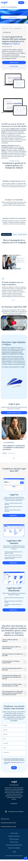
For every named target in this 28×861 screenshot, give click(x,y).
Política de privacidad (14, 839)
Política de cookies (14, 842)
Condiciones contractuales (14, 836)
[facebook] (20, 806)
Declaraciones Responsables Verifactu (14, 845)
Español (14, 851)
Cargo (4, 747)
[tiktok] (17, 806)
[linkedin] (7, 806)
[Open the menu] (25, 2)
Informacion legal (14, 833)
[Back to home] (4, 2)
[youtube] (11, 806)
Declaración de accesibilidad (14, 847)
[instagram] (14, 806)
